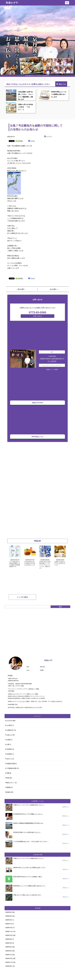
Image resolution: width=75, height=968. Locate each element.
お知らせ (9, 735)
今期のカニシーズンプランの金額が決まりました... (29, 805)
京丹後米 (9, 754)
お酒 (7, 744)
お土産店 (9, 725)
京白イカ (9, 759)
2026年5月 (8, 916)
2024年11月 (9, 962)
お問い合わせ (37, 316)
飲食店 (8, 792)
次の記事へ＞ (54, 289)
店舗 (7, 773)
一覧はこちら (62, 84)
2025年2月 (8, 951)
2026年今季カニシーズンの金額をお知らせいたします (58, 94)
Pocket (32, 141)
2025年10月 (9, 935)
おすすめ (49, 136)
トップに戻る (22, 597)
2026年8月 (8, 912)
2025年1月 (8, 954)
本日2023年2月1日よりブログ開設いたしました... (28, 814)
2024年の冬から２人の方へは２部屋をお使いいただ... (29, 867)
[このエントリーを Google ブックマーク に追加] (29, 141)
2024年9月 (8, 966)
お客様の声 (9, 730)
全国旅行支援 (10, 763)
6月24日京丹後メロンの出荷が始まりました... (27, 832)
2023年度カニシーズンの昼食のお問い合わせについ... (29, 886)
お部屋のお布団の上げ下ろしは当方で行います (59, 563)
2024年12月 (9, 958)
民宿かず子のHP (37, 403)
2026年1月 (8, 924)
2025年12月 (9, 927)
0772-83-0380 (37, 312)
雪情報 (8, 787)
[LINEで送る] (19, 141)
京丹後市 (9, 749)
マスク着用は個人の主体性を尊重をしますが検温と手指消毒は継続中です (14, 564)
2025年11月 (9, 931)
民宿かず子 (12, 2)
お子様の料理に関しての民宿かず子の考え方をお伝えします (29, 563)
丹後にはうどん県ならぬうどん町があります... (27, 895)
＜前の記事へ (20, 289)
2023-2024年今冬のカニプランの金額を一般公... (28, 877)
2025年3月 (8, 947)
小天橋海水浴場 (11, 768)
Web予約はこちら (37, 436)
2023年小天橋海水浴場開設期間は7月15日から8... (28, 823)
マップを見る (52, 361)
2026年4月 (8, 920)
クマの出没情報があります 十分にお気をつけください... (31, 841)
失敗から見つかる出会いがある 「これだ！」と (25, 106)
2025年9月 (8, 939)
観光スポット (10, 782)
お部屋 (8, 740)
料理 (7, 778)
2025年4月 (8, 943)
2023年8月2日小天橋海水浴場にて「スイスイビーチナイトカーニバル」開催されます (44, 565)
